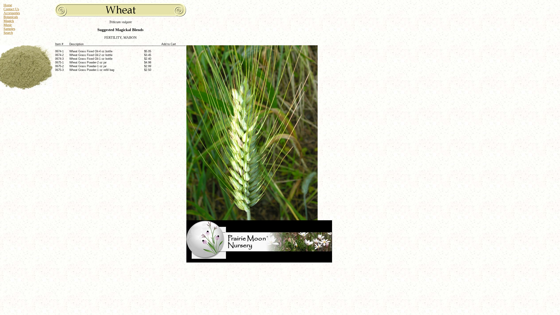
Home (8, 5)
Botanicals (11, 17)
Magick (9, 21)
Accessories (12, 13)
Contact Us (11, 9)
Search (8, 33)
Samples (9, 29)
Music (8, 25)
